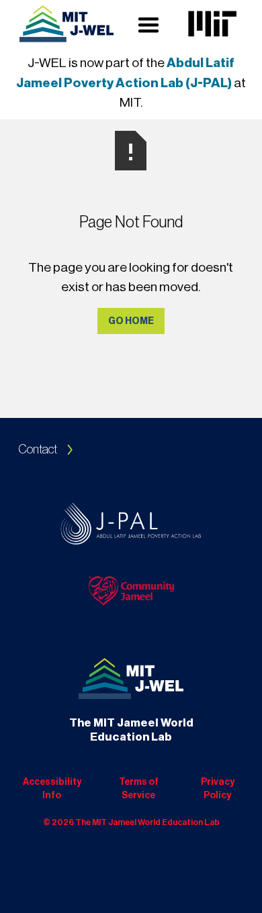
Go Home (131, 321)
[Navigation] (66, 23)
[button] (148, 24)
